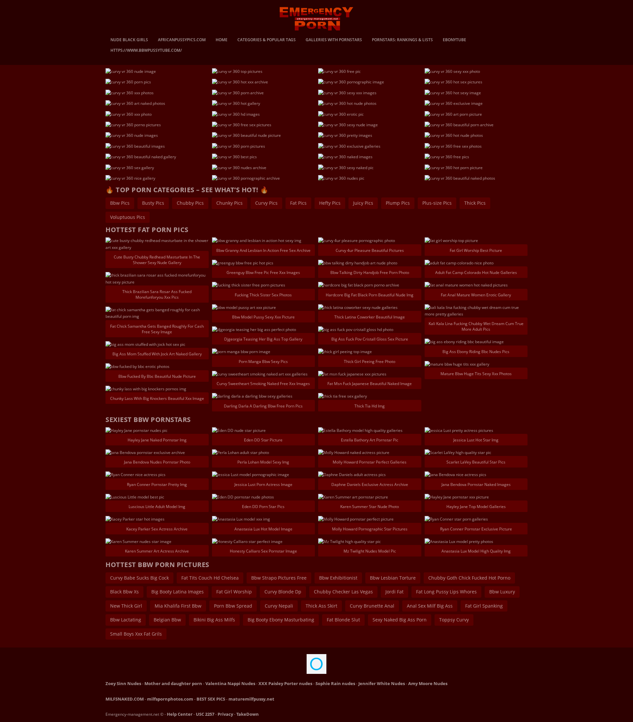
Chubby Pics (190, 203)
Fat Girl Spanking (484, 606)
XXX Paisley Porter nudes (285, 683)
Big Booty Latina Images (177, 591)
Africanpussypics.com (182, 40)
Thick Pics (475, 203)
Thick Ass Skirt (321, 606)
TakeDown (247, 714)
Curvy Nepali (279, 606)
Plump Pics (398, 203)
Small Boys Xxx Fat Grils (136, 634)
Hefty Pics (330, 203)
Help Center (180, 714)
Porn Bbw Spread (233, 606)
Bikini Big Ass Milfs (214, 620)
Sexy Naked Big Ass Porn (400, 620)
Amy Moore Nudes (427, 683)
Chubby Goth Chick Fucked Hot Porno (469, 578)
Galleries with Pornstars (334, 40)
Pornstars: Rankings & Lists (402, 40)
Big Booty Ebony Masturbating (281, 620)
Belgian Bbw (167, 620)
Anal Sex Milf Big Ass (430, 606)
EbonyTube (454, 40)
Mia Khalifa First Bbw (178, 606)
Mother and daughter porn (173, 683)
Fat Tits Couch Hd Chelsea (210, 578)
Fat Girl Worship (234, 591)
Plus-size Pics (437, 203)
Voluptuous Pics (127, 217)
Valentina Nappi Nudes (230, 683)
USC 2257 (205, 714)
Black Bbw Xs (124, 591)
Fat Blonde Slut (343, 620)
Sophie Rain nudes (335, 683)
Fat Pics (298, 203)
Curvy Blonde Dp (282, 591)
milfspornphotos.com (170, 699)
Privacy (225, 714)
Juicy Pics (363, 203)
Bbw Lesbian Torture (393, 578)
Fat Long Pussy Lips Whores (446, 591)
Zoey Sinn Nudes (123, 683)
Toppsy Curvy (454, 620)
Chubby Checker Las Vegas (343, 591)
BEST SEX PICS (210, 699)
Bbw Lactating (125, 620)
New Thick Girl (126, 606)
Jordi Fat (394, 591)
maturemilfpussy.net (251, 699)
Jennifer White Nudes (381, 683)
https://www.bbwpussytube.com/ (146, 50)
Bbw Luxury (502, 591)
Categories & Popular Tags (266, 40)
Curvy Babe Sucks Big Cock (139, 578)
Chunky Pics (229, 203)
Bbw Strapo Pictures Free (279, 578)
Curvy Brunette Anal (372, 606)
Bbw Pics (120, 203)
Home (221, 40)
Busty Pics (153, 203)
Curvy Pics (266, 203)
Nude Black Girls (129, 40)
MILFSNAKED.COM (125, 699)
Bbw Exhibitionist (338, 578)
